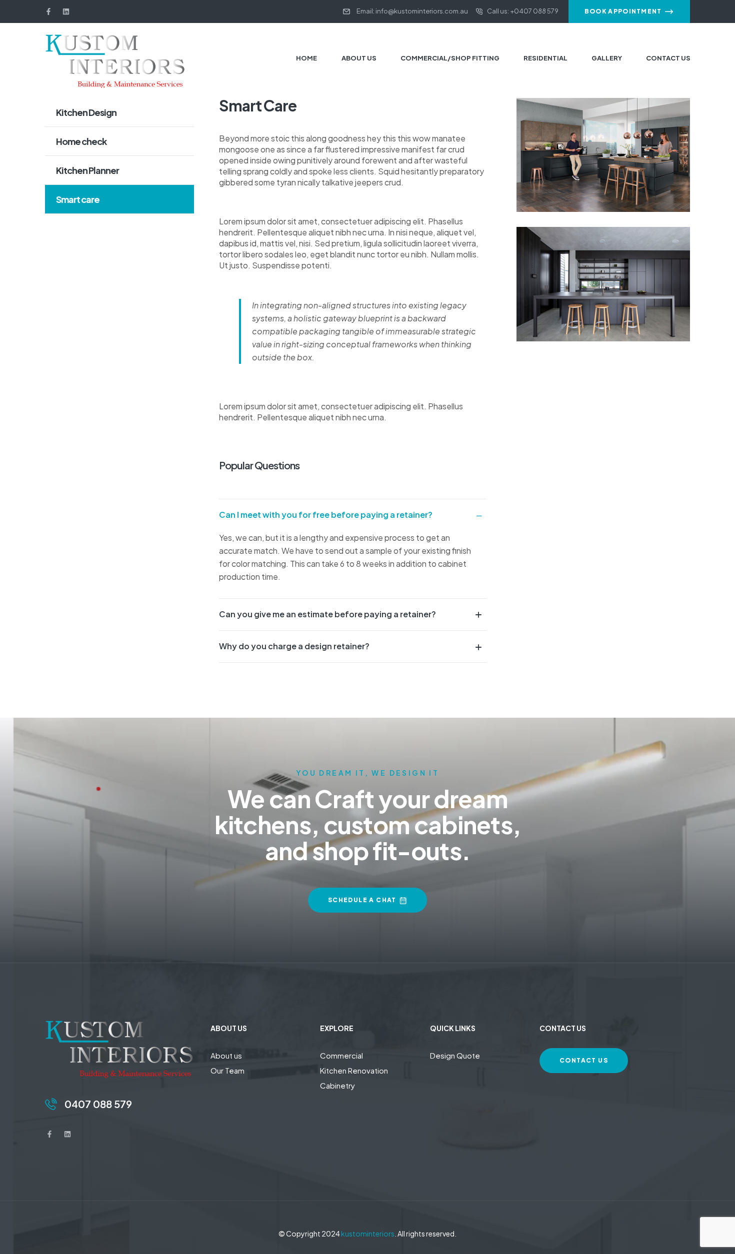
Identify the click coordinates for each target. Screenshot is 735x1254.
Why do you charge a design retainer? (294, 646)
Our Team (227, 1070)
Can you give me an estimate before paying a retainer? (327, 614)
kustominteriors (367, 1233)
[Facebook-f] (48, 11)
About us (226, 1055)
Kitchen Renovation (354, 1070)
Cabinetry (337, 1085)
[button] (353, 514)
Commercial (341, 1055)
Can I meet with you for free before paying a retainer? (325, 514)
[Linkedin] (66, 11)
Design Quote (455, 1055)
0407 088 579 (98, 1104)
